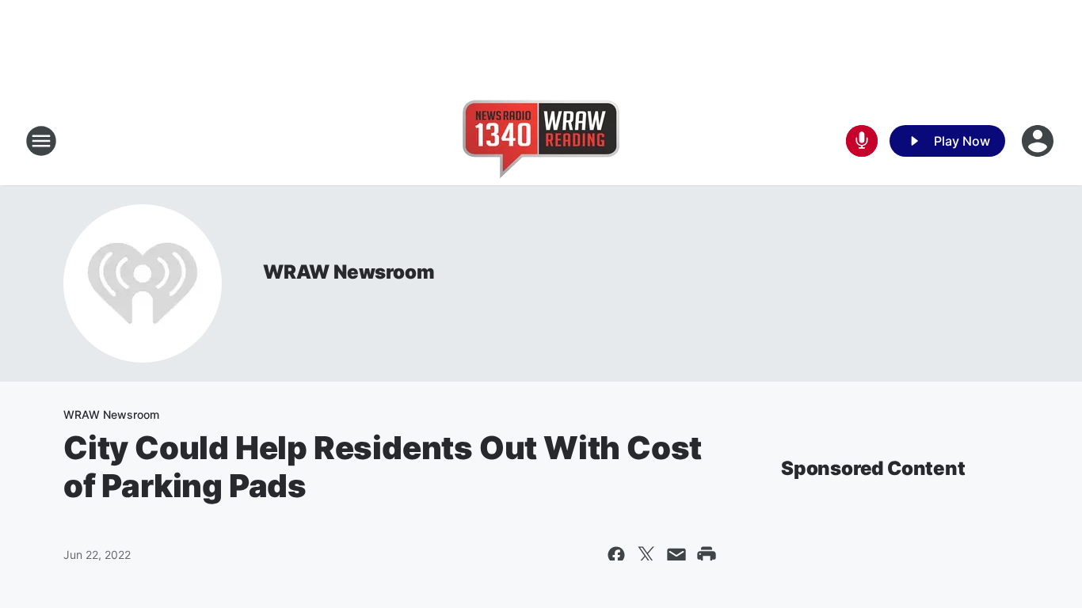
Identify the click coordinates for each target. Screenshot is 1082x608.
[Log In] (1039, 141)
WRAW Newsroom (348, 271)
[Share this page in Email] (676, 555)
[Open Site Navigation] (41, 141)
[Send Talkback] (862, 141)
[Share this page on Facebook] (616, 555)
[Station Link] (541, 141)
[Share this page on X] (646, 555)
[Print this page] (706, 555)
